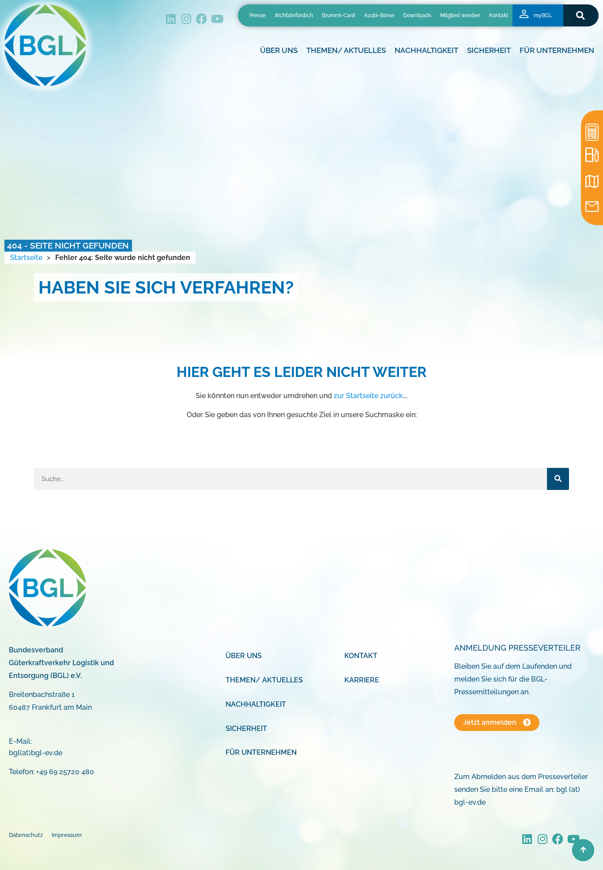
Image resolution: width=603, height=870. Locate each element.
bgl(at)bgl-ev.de (35, 753)
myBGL (543, 15)
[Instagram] (186, 18)
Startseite (26, 257)
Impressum (67, 835)
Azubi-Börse (379, 15)
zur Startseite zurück (368, 396)
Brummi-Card (338, 15)
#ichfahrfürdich (294, 15)
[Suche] (558, 479)
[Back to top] (583, 850)
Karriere (361, 680)
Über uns (244, 656)
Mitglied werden (460, 15)
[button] (581, 15)
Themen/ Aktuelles (346, 50)
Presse (257, 15)
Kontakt (498, 15)
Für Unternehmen (261, 752)
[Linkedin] (170, 18)
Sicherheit (246, 728)
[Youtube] (217, 18)
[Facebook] (201, 18)
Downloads (417, 15)
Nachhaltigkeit (256, 704)
